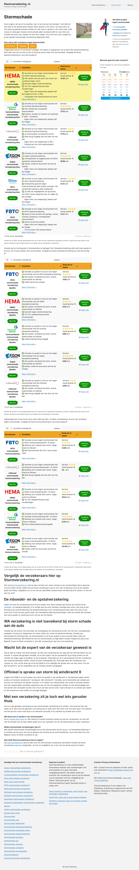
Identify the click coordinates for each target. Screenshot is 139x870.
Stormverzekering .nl (17, 4)
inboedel (7, 607)
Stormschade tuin (11, 841)
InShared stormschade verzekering (18, 792)
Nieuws (130, 5)
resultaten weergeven (22, 61)
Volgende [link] (86, 236)
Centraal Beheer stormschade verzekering (21, 775)
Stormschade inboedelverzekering (18, 827)
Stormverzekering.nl (18, 585)
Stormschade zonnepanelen (15, 851)
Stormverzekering (98, 5)
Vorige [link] (78, 236)
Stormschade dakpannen (14, 823)
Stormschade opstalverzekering (17, 834)
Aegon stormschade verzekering (17, 768)
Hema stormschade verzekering (17, 789)
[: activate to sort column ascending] (84, 67)
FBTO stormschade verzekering (17, 785)
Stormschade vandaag (13, 844)
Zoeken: (57, 62)
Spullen (23, 46)
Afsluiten (117, 33)
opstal (64, 730)
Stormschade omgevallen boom (17, 830)
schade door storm (17, 719)
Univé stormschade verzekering (17, 858)
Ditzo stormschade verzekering (16, 778)
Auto (32, 46)
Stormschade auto (11, 820)
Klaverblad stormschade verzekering (19, 799)
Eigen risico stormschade (14, 782)
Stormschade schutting (13, 837)
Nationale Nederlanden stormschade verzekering (24, 803)
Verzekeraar (10, 68)
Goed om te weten (65, 67)
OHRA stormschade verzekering (17, 810)
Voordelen (26, 68)
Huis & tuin (10, 46)
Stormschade (116, 5)
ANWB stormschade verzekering (17, 771)
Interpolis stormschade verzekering (18, 796)
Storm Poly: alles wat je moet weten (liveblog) (67, 797)
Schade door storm (12, 813)
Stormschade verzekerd (14, 848)
